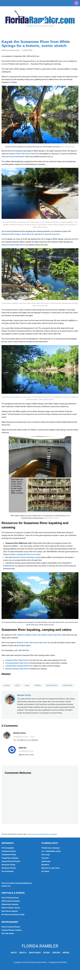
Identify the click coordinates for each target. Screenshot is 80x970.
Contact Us (22, 952)
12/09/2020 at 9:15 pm (20, 736)
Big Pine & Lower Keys (51, 868)
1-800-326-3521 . (23, 650)
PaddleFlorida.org (10, 566)
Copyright (46, 952)
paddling (37, 685)
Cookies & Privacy (35, 952)
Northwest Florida (9, 868)
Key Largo (46, 854)
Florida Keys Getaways (51, 848)
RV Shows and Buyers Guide (13, 914)
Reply (32, 736)
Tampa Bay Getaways (10, 858)
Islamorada (46, 861)
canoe (17, 685)
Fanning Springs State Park (16, 663)
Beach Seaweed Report (11, 927)
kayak (27, 685)
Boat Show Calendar (10, 911)
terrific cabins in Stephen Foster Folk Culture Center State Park (36, 635)
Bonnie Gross (14, 50)
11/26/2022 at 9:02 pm (26, 751)
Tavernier (45, 858)
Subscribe (65, 952)
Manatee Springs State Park (16, 669)
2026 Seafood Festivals (11, 901)
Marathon (45, 865)
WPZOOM (62, 962)
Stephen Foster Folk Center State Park (24, 154)
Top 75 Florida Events (10, 898)
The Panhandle (8, 871)
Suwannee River (51, 685)
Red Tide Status (8, 933)
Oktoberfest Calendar (10, 904)
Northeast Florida (8, 865)
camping (6, 685)
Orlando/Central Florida (11, 861)
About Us (14, 952)
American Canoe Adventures (13, 156)
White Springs (67, 685)
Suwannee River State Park (12, 245)
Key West (45, 871)
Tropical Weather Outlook (12, 930)
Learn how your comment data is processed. (42, 834)
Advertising (56, 952)
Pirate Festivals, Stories (11, 908)
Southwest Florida (9, 854)
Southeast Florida (9, 851)
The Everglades (8, 848)
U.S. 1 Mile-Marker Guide (51, 851)
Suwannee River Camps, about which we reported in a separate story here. (31, 234)
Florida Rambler (40, 946)
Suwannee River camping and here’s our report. (22, 554)
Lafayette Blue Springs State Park (18, 666)
